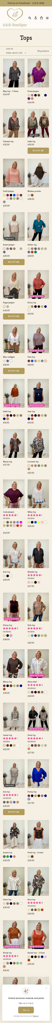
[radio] (29, 95)
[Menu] (47, 18)
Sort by (9, 49)
